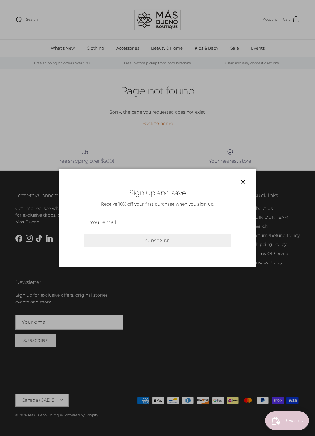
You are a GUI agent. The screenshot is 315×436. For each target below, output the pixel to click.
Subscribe (157, 240)
